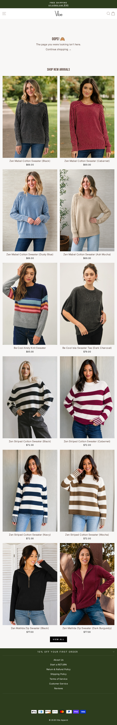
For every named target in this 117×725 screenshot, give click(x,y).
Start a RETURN (58, 664)
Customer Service (58, 683)
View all (58, 639)
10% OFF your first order (57, 651)
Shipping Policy (58, 674)
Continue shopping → (58, 49)
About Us (58, 660)
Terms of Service (58, 679)
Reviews (58, 688)
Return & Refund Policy (58, 669)
